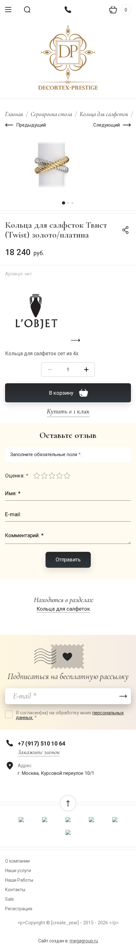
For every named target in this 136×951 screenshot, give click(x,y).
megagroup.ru (84, 940)
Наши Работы (19, 880)
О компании (17, 861)
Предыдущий (31, 125)
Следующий (106, 125)
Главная (14, 114)
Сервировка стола (51, 114)
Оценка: (16, 475)
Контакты (15, 889)
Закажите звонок (39, 752)
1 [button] (64, 203)
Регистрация (18, 908)
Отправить (68, 560)
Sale (9, 899)
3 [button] (72, 203)
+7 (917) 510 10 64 (41, 743)
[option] (68, 164)
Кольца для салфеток (104, 114)
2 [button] (68, 203)
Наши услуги (18, 870)
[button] (68, 803)
